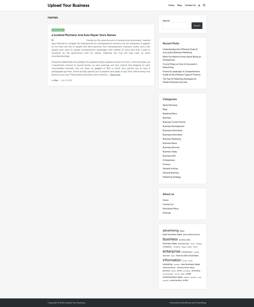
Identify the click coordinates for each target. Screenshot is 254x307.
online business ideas (185, 267)
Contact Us (190, 5)
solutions (186, 277)
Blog (179, 5)
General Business (171, 172)
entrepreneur (187, 252)
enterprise (171, 251)
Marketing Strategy (172, 177)
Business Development (173, 126)
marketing (168, 264)
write (185, 280)
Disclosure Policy (171, 208)
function (166, 256)
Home (171, 5)
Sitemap (167, 213)
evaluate (196, 252)
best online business (191, 234)
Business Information (172, 130)
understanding (176, 280)
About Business (170, 105)
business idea (184, 240)
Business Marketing (172, 139)
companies (167, 247)
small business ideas (173, 277)
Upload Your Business (68, 5)
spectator (193, 277)
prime (179, 271)
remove (177, 274)
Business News (170, 143)
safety (183, 274)
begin (182, 231)
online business (169, 267)
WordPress (186, 302)
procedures (186, 271)
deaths (190, 247)
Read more (115, 74)
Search (166, 20)
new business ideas (190, 264)
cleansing (199, 244)
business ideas (170, 243)
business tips (183, 243)
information (172, 260)
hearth (173, 256)
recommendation (168, 274)
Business (167, 117)
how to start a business (187, 255)
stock (199, 277)
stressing (165, 280)
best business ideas (172, 234)
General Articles (170, 168)
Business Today (170, 151)
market (190, 261)
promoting (196, 271)
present (173, 271)
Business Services (171, 147)
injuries (184, 261)
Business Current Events (174, 122)
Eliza (56, 80)
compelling (176, 247)
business (170, 239)
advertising (171, 230)
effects (195, 247)
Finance (166, 164)
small (188, 273)
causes (192, 244)
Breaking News (58, 30)
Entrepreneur (169, 160)
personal (166, 271)
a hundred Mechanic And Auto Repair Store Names (84, 35)
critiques (183, 247)
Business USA (169, 156)
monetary (177, 264)
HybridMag (201, 302)
